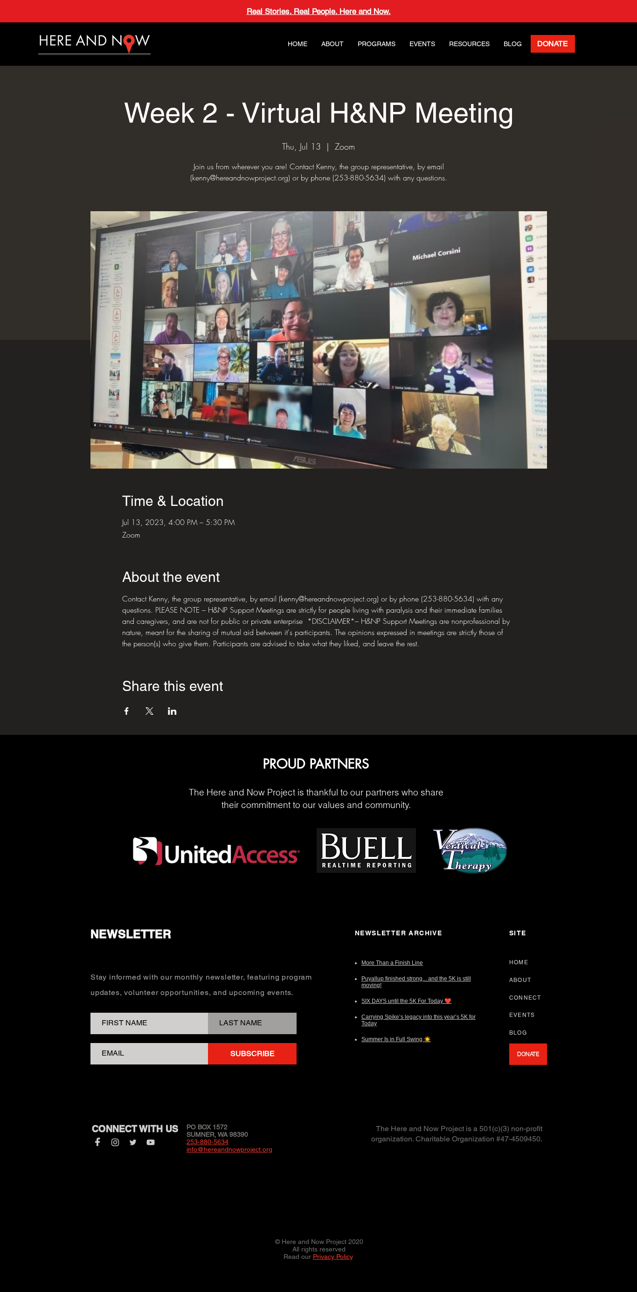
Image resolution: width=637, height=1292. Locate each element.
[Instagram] (115, 1142)
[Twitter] (133, 1142)
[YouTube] (151, 1142)
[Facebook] (97, 1142)
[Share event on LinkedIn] (172, 711)
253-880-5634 (207, 1142)
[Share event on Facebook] (126, 711)
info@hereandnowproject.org (229, 1149)
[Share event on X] (149, 711)
